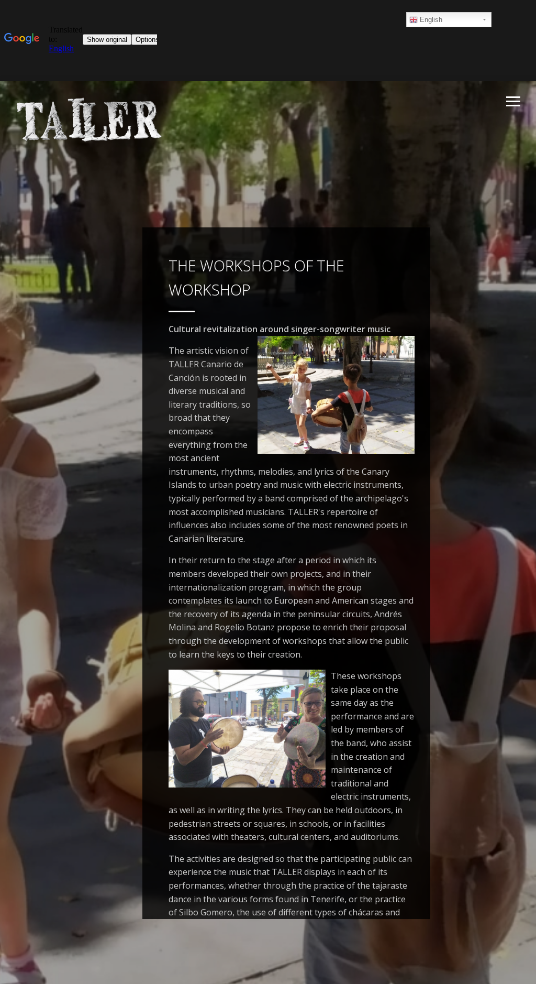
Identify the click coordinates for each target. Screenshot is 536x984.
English (430, 20)
